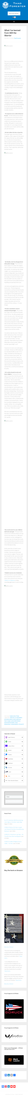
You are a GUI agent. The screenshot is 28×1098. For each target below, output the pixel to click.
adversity (12, 717)
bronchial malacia (8, 719)
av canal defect (18, 717)
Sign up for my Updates (14, 801)
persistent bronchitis (9, 722)
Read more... (8, 971)
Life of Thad (16, 716)
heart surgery (7, 720)
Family (11, 716)
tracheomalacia (14, 724)
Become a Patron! (8, 947)
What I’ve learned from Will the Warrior (12, 33)
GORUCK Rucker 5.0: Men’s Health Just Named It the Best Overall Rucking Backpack (14, 829)
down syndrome (17, 719)
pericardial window (15, 720)
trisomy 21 (21, 724)
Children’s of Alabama (9, 580)
